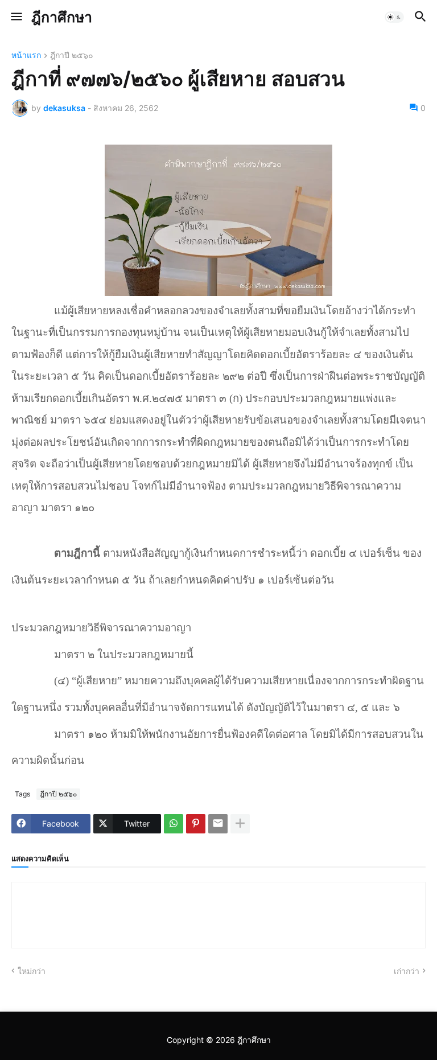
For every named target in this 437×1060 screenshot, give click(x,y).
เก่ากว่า (406, 971)
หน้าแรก (26, 55)
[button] (15, 17)
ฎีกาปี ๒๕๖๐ (71, 55)
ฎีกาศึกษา (61, 17)
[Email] (218, 823)
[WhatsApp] (173, 823)
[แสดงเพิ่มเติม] (240, 823)
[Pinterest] (195, 823)
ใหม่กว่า (32, 971)
